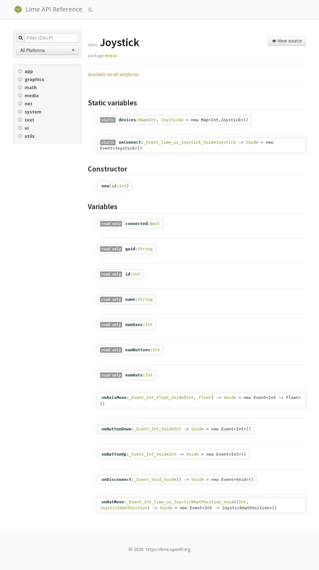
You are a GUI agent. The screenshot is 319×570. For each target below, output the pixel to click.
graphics (34, 79)
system (33, 112)
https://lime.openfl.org (168, 549)
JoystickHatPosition (123, 507)
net (28, 104)
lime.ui (111, 55)
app (29, 71)
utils (30, 136)
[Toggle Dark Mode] (91, 9)
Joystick (171, 119)
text (29, 120)
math (31, 87)
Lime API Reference (54, 9)
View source (289, 41)
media (32, 95)
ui (27, 128)
